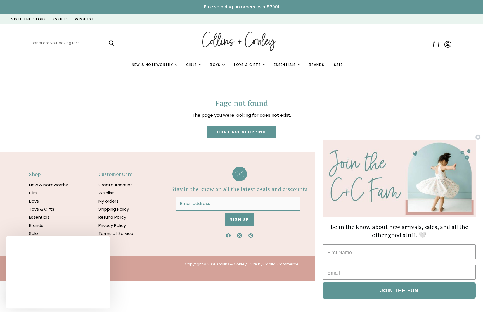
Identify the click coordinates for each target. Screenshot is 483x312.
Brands (317, 65)
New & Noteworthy (153, 65)
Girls (192, 65)
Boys (216, 65)
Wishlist (106, 193)
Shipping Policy (113, 209)
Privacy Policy (112, 225)
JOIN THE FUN (399, 290)
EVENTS (60, 19)
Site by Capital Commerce (274, 264)
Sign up (239, 219)
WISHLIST (84, 19)
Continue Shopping (241, 132)
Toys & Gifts (247, 65)
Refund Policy (112, 217)
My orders (108, 201)
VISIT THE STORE (28, 19)
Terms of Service (115, 233)
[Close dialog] (478, 137)
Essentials (285, 65)
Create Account (115, 185)
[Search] (111, 43)
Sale (338, 65)
